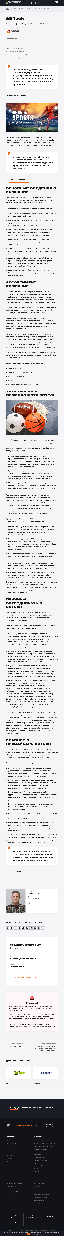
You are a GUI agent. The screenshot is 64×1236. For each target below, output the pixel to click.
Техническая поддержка (41, 1194)
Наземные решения (42, 1179)
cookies (14, 1232)
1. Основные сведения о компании (17, 45)
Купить (17, 871)
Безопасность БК (12, 1192)
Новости (9, 1155)
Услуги (10, 1179)
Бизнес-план (11, 1194)
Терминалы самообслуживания (44, 1189)
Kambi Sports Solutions (17, 1046)
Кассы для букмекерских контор (44, 1192)
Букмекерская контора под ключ (44, 1143)
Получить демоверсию (17, 96)
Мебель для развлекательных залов (45, 1203)
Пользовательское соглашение (51, 1232)
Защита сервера (39, 1183)
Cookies (36, 1230)
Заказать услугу (17, 180)
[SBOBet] (45, 1073)
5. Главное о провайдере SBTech (16, 58)
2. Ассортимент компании (14, 48)
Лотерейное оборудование (42, 1205)
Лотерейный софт (39, 1157)
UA (45, 1223)
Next (17, 1088)
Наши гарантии (11, 1143)
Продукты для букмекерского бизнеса (22, 8)
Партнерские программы (15, 1183)
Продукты (38, 1136)
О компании (12, 1136)
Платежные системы (40, 1160)
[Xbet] (18, 1073)
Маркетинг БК (11, 1189)
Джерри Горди (21, 24)
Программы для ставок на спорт (44, 1146)
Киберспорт (37, 1154)
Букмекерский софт (40, 1140)
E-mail (23, 958)
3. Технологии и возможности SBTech (18, 51)
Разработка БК (11, 1186)
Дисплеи (36, 1186)
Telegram (17, 965)
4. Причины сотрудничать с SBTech (17, 55)
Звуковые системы (40, 1200)
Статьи (9, 1158)
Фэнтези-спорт (38, 1152)
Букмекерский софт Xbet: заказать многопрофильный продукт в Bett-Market (45, 1048)
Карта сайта (29, 1230)
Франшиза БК (38, 1168)
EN (40, 1223)
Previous (8, 1088)
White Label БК (38, 1166)
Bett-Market (26, 137)
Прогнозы (37, 1171)
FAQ (8, 1161)
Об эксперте (11, 1140)
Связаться (50, 1216)
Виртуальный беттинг (40, 1163)
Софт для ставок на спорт (45, 8)
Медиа (9, 1151)
